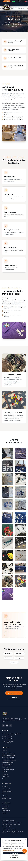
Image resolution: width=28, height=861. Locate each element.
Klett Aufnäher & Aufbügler (8, 755)
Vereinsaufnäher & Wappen (9, 760)
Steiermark (4, 824)
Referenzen (5, 796)
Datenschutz (5, 806)
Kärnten (10, 824)
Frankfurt (22, 831)
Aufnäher (7, 653)
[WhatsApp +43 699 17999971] (13, 1)
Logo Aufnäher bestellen (8, 753)
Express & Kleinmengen (8, 769)
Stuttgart (4, 832)
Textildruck (18, 653)
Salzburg (15, 824)
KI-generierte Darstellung (6, 30)
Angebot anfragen (6, 798)
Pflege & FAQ (5, 776)
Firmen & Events (6, 767)
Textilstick (4, 771)
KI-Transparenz (6, 810)
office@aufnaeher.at (9, 739)
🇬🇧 (27, 1)
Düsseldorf (9, 832)
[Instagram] (7, 725)
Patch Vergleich (6, 789)
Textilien (7, 658)
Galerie (4, 778)
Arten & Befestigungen (7, 762)
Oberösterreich (17, 822)
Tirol (19, 824)
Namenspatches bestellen (8, 757)
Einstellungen (15, 857)
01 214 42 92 (15, 697)
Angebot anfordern (15, 693)
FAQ (3, 793)
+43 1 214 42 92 (8, 736)
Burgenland (10, 826)
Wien (3, 822)
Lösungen (18, 658)
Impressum (4, 808)
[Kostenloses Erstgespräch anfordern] (24, 851)
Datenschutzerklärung (8, 850)
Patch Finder (5, 786)
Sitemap (4, 813)
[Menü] (24, 4)
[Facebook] (3, 725)
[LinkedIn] (10, 725)
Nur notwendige (14, 855)
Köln (18, 831)
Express (13, 662)
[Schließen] (25, 839)
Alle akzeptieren (14, 853)
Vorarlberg (4, 826)
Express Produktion (7, 791)
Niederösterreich (9, 822)
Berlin (3, 831)
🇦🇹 (25, 1)
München (8, 831)
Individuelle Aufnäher (7, 764)
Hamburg (13, 831)
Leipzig (15, 832)
